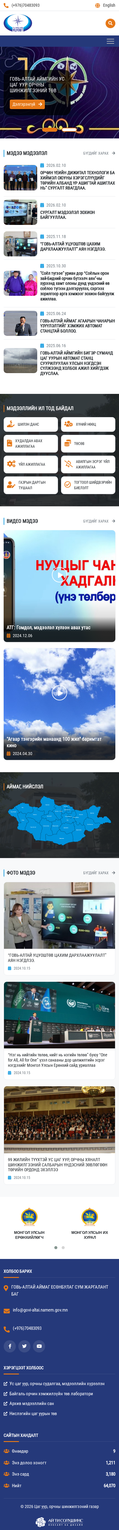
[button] (50, 129)
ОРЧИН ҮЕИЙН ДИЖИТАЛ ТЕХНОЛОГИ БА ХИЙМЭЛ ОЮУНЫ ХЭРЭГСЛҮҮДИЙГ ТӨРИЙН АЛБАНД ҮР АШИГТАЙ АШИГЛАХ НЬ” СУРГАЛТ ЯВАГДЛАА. (77, 180)
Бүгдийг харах (96, 153)
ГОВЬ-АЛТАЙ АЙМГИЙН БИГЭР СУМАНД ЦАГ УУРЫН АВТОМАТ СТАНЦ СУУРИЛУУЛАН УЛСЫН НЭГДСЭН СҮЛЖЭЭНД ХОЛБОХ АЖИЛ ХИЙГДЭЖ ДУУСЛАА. (76, 363)
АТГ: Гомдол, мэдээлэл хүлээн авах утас (48, 627)
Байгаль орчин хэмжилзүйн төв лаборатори (51, 1393)
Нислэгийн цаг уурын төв (33, 1413)
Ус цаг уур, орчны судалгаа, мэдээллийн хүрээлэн (57, 1383)
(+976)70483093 (26, 5)
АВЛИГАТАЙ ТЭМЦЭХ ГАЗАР (89, 1235)
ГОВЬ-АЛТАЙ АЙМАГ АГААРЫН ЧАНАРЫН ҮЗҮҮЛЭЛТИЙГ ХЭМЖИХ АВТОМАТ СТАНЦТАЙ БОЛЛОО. (77, 326)
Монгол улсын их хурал (29, 1235)
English (109, 5)
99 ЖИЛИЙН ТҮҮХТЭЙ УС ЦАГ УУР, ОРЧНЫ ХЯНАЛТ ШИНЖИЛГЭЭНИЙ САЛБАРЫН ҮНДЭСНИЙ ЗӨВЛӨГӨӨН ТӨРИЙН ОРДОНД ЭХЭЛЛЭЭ (57, 1164)
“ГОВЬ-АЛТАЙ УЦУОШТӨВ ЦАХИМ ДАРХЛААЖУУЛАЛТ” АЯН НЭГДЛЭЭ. (73, 246)
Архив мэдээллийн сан (31, 1403)
